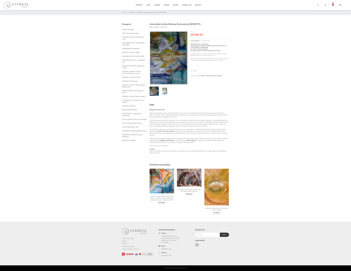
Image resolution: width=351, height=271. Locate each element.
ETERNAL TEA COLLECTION (131, 77)
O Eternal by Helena (128, 238)
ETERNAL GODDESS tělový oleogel (133, 96)
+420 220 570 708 (166, 255)
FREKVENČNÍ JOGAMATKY (131, 48)
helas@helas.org (166, 249)
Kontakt (198, 5)
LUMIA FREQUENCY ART (130, 127)
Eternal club (186, 5)
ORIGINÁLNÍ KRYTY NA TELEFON (133, 56)
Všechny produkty (128, 29)
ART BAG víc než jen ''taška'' (131, 52)
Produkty (139, 5)
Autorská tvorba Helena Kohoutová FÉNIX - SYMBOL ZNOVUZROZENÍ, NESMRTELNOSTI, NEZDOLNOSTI (161, 198)
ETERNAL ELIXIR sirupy (129, 81)
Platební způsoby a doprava (130, 249)
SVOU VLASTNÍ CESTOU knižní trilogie (134, 119)
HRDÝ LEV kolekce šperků (130, 33)
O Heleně (157, 5)
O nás (148, 5)
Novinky (175, 5)
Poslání (166, 5)
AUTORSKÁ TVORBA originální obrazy (134, 131)
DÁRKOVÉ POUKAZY (129, 140)
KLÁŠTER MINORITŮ (129, 106)
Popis (151, 105)
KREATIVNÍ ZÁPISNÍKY (129, 110)
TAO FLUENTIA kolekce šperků (132, 123)
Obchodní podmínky (128, 246)
